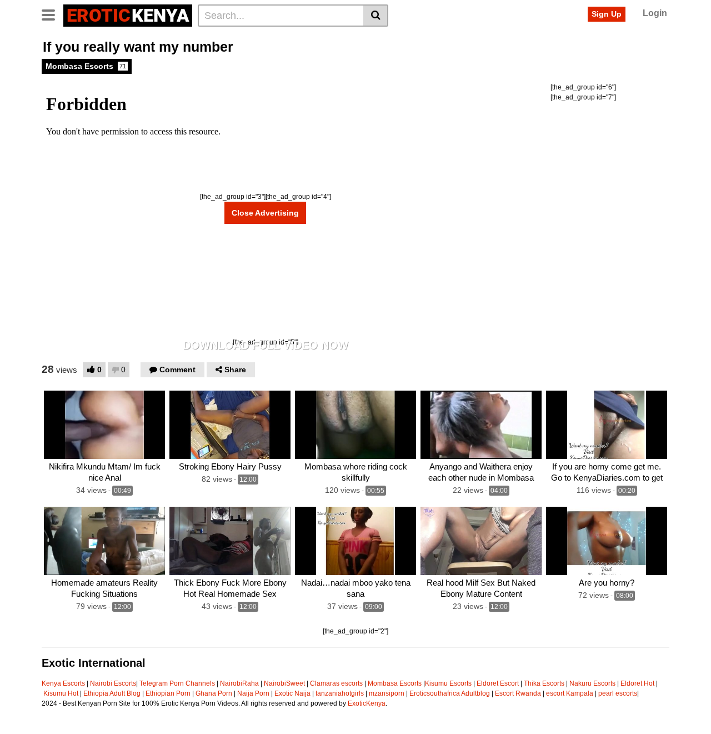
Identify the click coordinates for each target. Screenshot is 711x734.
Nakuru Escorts (592, 683)
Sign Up (607, 13)
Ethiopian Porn (168, 693)
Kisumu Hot (60, 693)
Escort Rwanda (518, 693)
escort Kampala (569, 693)
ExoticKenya (366, 703)
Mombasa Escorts (86, 66)
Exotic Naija (292, 693)
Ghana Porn (214, 693)
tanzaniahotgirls (340, 693)
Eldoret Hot (637, 683)
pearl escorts (617, 693)
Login (655, 13)
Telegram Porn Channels (178, 683)
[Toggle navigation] (52, 14)
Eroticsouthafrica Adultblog (449, 693)
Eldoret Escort (497, 683)
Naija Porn (253, 693)
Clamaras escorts (336, 683)
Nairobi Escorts (113, 683)
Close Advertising (265, 212)
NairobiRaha (239, 683)
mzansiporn (386, 693)
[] (375, 15)
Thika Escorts (544, 683)
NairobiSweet (284, 683)
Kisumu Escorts (448, 683)
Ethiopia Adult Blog (112, 693)
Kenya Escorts (63, 683)
